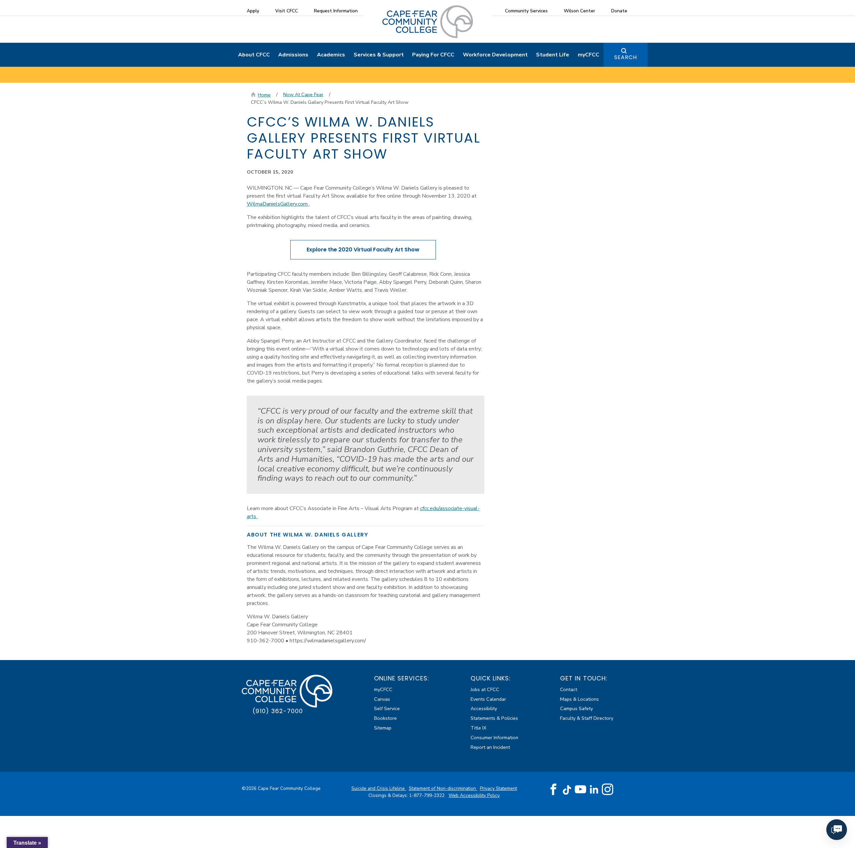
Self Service (387, 708)
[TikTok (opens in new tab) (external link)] (566, 789)
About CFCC (254, 54)
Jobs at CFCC (485, 689)
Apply (253, 11)
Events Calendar (488, 699)
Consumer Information (494, 737)
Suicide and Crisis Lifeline (378, 788)
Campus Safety (576, 708)
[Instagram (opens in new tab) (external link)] (607, 789)
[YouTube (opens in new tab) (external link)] (580, 789)
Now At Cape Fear (303, 94)
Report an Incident (490, 747)
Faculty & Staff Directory (586, 718)
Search (625, 57)
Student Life (552, 54)
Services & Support (379, 54)
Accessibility (484, 708)
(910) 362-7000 (277, 711)
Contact (568, 689)
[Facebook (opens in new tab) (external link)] (553, 789)
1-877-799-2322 (427, 795)
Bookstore (385, 718)
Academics (331, 54)
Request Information (336, 11)
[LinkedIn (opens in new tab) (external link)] (593, 789)
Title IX (478, 727)
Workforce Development (495, 54)
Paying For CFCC (433, 54)
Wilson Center (579, 11)
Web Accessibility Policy (474, 795)
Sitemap (382, 727)
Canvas (382, 699)
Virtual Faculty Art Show (363, 249)
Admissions (293, 54)
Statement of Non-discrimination (443, 788)
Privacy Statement (498, 788)
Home (264, 94)
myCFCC (588, 54)
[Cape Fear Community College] (427, 21)
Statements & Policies (494, 718)
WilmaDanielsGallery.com (278, 204)
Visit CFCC (286, 11)
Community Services (526, 11)
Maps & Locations (579, 699)
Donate (619, 11)
